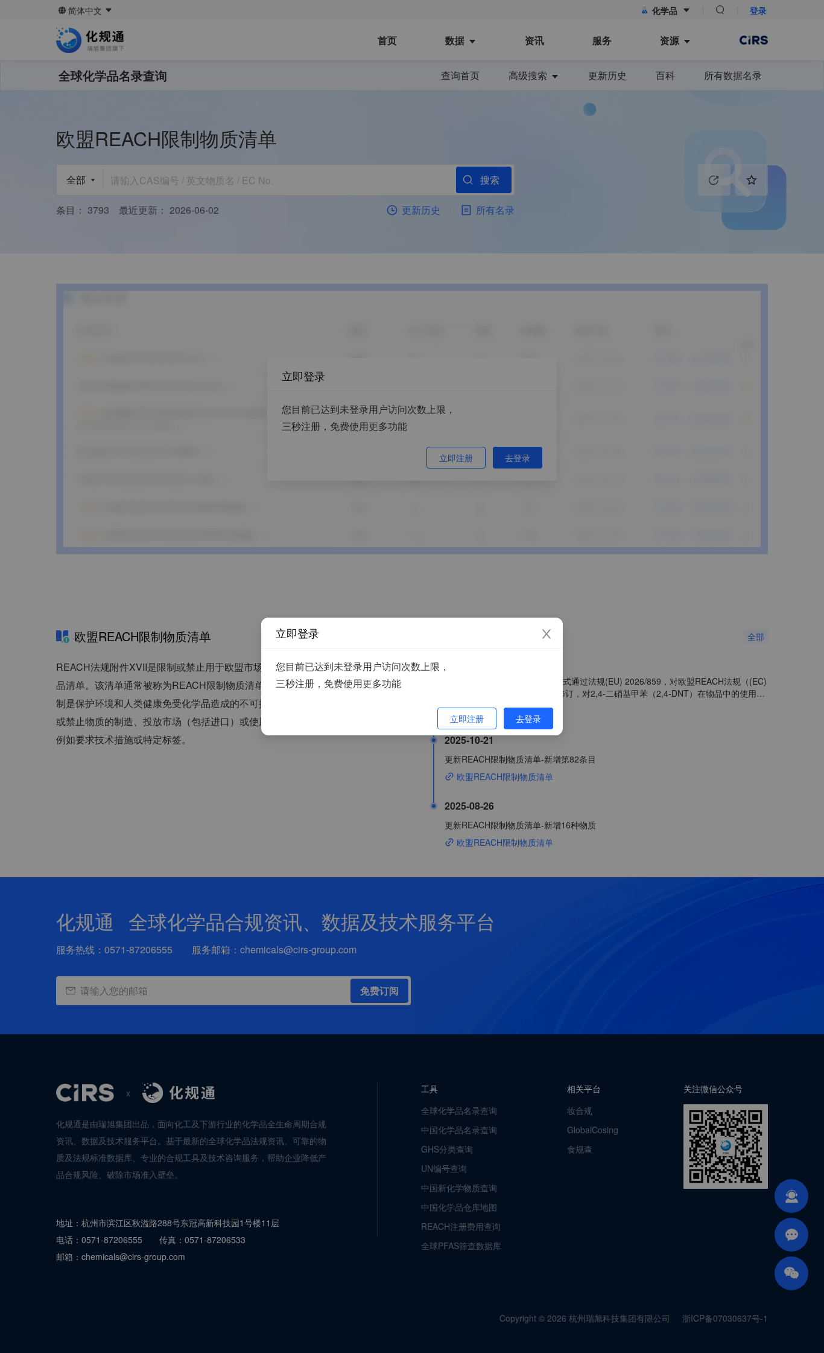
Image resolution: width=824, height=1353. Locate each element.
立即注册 (467, 718)
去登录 (528, 718)
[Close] (546, 634)
